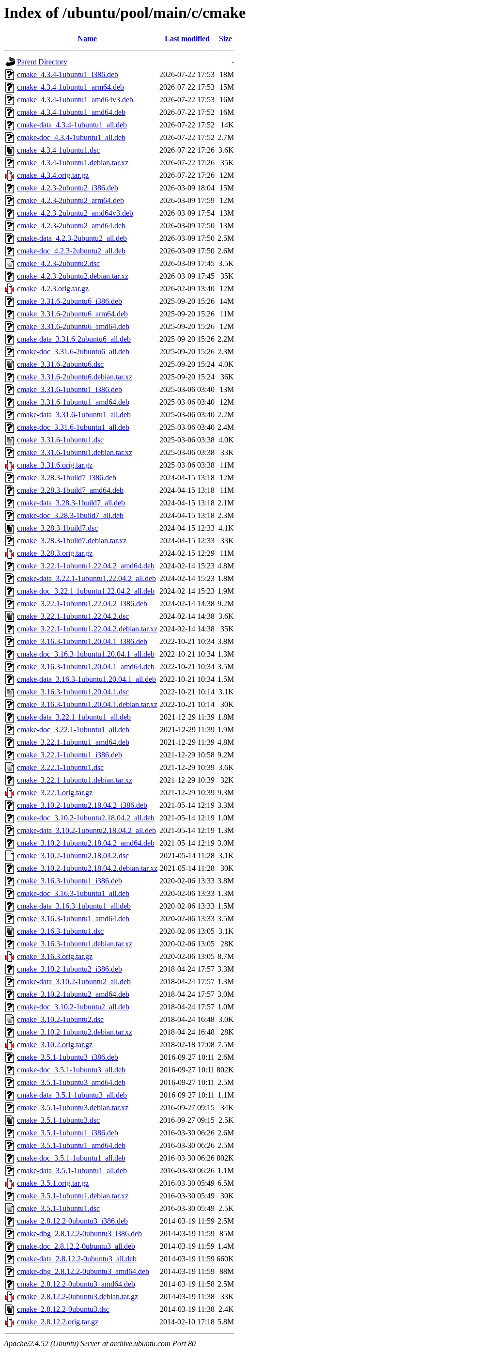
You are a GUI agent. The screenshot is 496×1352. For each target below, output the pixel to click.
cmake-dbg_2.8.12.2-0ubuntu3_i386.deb (79, 1233)
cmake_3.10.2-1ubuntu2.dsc (60, 1019)
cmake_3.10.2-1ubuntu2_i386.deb (69, 969)
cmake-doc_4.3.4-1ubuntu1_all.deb (71, 137)
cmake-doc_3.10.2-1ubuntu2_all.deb (73, 1007)
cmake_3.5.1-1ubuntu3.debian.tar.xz (72, 1107)
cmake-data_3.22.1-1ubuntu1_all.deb (74, 717)
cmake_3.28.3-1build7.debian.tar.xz (71, 540)
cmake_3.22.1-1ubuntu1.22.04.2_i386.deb (82, 603)
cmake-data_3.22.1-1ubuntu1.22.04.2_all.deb (86, 578)
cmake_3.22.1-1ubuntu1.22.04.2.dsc (73, 616)
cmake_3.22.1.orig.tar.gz (55, 792)
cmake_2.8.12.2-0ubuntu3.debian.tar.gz (77, 1296)
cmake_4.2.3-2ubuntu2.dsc (58, 263)
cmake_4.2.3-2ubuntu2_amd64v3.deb (75, 213)
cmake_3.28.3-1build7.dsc (57, 528)
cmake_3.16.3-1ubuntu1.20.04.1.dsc (73, 692)
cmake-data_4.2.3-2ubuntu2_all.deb (72, 238)
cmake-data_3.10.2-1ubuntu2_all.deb (74, 981)
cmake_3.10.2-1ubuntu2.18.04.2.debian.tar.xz (87, 868)
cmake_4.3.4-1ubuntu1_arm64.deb (70, 87)
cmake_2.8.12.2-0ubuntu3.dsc (63, 1309)
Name (87, 38)
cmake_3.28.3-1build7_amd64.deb (70, 490)
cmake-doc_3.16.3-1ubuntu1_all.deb (73, 893)
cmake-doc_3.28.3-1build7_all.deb (70, 515)
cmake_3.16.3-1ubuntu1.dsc (60, 931)
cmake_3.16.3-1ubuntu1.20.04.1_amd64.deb (86, 666)
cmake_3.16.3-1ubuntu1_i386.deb (69, 881)
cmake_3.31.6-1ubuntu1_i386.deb (69, 389)
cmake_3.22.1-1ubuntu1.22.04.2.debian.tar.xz (87, 629)
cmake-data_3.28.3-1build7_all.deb (71, 503)
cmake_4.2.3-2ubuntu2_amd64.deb (71, 225)
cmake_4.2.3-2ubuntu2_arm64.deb (70, 200)
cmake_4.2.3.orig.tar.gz (53, 288)
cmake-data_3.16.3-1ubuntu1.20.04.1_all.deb (86, 679)
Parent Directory (42, 62)
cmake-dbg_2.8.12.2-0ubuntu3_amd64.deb (83, 1271)
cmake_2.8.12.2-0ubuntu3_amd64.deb (76, 1284)
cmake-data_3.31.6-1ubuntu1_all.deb (74, 414)
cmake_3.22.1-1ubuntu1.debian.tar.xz (74, 780)
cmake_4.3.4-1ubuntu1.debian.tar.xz (72, 162)
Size (225, 38)
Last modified (187, 38)
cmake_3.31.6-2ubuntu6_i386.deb (69, 301)
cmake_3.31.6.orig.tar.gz (55, 465)
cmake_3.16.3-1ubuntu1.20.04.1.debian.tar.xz (87, 704)
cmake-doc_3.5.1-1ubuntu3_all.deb (71, 1070)
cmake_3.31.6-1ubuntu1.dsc (60, 440)
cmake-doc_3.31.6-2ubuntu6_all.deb (73, 351)
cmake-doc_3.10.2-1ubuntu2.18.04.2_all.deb (86, 818)
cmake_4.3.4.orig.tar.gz (53, 175)
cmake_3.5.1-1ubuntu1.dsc (58, 1208)
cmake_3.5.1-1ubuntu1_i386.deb (67, 1133)
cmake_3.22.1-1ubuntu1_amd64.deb (73, 742)
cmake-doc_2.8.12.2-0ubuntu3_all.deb (76, 1246)
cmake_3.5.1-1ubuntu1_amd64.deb (71, 1145)
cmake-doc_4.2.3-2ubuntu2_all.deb (71, 251)
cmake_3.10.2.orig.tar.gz (55, 1044)
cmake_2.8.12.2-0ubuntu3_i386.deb (72, 1221)
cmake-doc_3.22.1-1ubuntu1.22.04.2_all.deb (86, 591)
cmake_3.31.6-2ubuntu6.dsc (60, 364)
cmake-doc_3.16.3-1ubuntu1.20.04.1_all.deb (86, 654)
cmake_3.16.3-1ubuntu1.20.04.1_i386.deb (82, 641)
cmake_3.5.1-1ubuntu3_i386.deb (67, 1057)
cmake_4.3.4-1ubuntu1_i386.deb (67, 74)
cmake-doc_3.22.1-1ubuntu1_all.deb (73, 729)
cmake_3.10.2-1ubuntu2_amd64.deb (73, 994)
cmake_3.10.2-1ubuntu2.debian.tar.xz (74, 1032)
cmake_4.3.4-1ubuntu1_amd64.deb (71, 112)
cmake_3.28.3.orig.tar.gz (55, 553)
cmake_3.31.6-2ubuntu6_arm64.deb (72, 314)
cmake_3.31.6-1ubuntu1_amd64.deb (73, 402)
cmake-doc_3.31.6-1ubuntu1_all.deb (73, 427)
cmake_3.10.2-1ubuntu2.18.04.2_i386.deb (82, 805)
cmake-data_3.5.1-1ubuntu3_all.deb (72, 1095)
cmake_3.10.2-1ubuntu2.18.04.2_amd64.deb (86, 843)
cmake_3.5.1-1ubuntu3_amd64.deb (71, 1082)
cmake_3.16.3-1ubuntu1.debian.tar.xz (74, 944)
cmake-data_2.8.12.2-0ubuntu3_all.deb (77, 1259)
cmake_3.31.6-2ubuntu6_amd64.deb (73, 326)
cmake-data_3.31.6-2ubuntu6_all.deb (74, 339)
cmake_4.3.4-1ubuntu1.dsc (58, 150)
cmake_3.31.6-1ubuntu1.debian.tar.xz (74, 452)
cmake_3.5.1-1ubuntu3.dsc (58, 1120)
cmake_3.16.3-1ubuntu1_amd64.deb (73, 918)
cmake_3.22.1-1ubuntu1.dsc (60, 767)
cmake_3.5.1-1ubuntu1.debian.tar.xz (72, 1196)
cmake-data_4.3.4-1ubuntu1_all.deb (72, 125)
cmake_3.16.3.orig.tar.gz (55, 956)
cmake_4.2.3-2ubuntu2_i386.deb (67, 188)
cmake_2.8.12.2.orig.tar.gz (57, 1322)
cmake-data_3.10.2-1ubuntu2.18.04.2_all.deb (86, 830)
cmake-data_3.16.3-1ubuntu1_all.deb (74, 906)
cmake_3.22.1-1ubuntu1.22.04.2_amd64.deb (86, 566)
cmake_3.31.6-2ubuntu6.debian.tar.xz (74, 377)
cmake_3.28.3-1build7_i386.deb (66, 477)
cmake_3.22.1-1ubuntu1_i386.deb (69, 755)
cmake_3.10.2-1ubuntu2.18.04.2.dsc (73, 855)
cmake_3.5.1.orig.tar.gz (53, 1183)
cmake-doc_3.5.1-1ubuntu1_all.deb (71, 1158)
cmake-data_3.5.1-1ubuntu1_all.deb (72, 1170)
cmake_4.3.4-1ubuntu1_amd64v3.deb (75, 99)
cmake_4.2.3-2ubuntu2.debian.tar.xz (72, 276)
